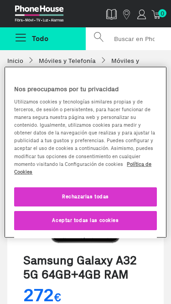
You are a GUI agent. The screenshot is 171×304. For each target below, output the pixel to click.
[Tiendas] (126, 14)
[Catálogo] (111, 14)
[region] (85, 152)
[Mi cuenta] (141, 14)
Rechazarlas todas (85, 196)
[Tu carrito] (156, 14)
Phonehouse (46, 15)
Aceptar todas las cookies (85, 219)
